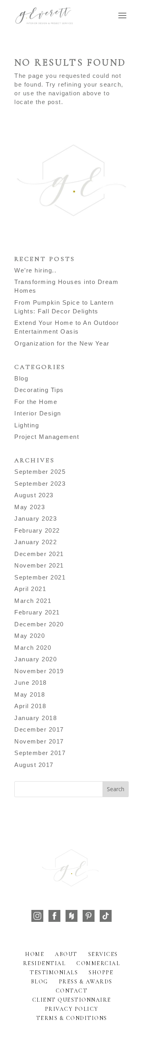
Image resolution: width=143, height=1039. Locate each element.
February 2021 (37, 612)
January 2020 (35, 659)
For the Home (35, 401)
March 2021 (32, 600)
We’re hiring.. (35, 270)
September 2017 (40, 752)
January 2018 (35, 718)
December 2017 (39, 729)
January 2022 (35, 542)
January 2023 (35, 518)
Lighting (26, 425)
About (66, 954)
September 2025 (40, 471)
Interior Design (37, 413)
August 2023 (34, 495)
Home (34, 954)
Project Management (46, 436)
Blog (21, 378)
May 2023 (29, 507)
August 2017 (34, 764)
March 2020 (32, 647)
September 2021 (40, 577)
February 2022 (37, 530)
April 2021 (30, 588)
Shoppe (101, 972)
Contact (72, 990)
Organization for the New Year (62, 343)
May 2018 (29, 694)
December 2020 (39, 624)
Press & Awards (85, 981)
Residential (44, 963)
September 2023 (40, 483)
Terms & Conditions (71, 1018)
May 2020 (29, 635)
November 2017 (39, 741)
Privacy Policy (72, 1009)
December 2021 (39, 553)
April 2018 (30, 706)
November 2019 (39, 671)
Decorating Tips (39, 389)
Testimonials (54, 972)
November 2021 (39, 565)
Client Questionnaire (71, 1000)
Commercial (98, 963)
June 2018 (30, 682)
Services (103, 954)
